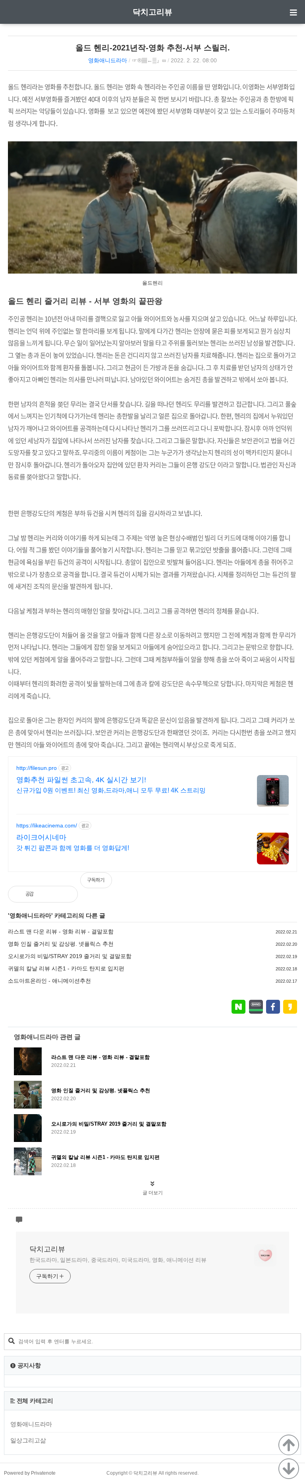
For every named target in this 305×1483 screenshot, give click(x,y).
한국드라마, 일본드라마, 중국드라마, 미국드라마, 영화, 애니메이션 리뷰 (118, 1260)
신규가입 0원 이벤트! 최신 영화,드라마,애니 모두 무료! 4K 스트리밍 (111, 790)
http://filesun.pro (36, 768)
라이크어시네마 (41, 837)
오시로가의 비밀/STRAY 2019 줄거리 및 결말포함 (69, 956)
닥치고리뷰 (152, 12)
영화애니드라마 (107, 60)
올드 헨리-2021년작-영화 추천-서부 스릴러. (152, 47)
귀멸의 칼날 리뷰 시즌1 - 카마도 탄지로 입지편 (66, 968)
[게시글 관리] (65, 894)
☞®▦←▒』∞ (149, 60)
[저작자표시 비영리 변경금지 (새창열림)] (286, 884)
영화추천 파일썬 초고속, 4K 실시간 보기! (81, 780)
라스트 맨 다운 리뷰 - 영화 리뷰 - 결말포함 (61, 931)
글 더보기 (153, 1193)
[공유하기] (48, 894)
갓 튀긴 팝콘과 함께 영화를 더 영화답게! (72, 848)
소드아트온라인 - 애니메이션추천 (49, 981)
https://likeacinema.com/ (46, 825)
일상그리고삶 (28, 1440)
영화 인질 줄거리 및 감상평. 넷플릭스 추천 (61, 944)
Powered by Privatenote (30, 1473)
